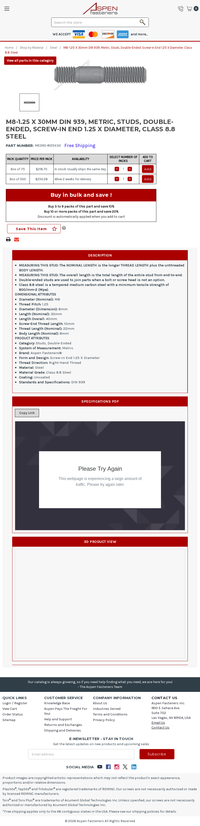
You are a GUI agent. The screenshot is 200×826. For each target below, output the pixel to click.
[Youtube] (99, 767)
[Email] (16, 239)
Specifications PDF (100, 401)
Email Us (158, 723)
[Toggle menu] (6, 8)
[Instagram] (116, 767)
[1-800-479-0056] (182, 8)
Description (100, 255)
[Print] (8, 239)
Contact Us (160, 727)
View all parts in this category (30, 60)
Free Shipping (79, 145)
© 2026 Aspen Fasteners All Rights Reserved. (100, 821)
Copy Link (27, 413)
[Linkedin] (133, 767)
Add (147, 169)
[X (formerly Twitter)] (125, 767)
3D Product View (100, 541)
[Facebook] (108, 767)
